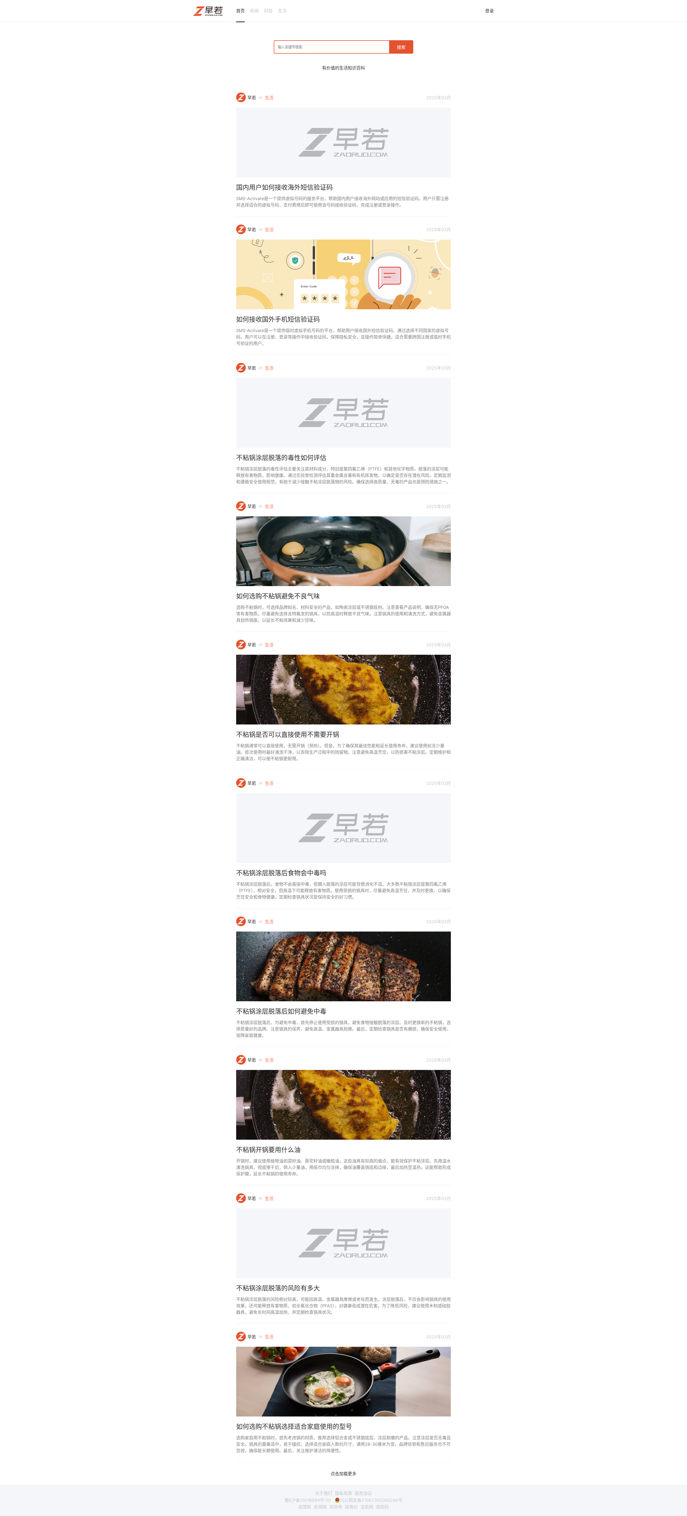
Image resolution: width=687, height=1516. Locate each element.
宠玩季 (335, 1507)
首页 (240, 10)
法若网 (366, 1507)
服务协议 (363, 1493)
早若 (251, 97)
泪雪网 (304, 1507)
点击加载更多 (343, 1473)
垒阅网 (320, 1507)
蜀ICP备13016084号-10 (307, 1500)
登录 (489, 10)
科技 (268, 10)
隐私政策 (343, 1493)
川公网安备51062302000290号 (371, 1500)
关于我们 (323, 1493)
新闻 (254, 10)
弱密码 (382, 1507)
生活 (282, 10)
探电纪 (351, 1507)
